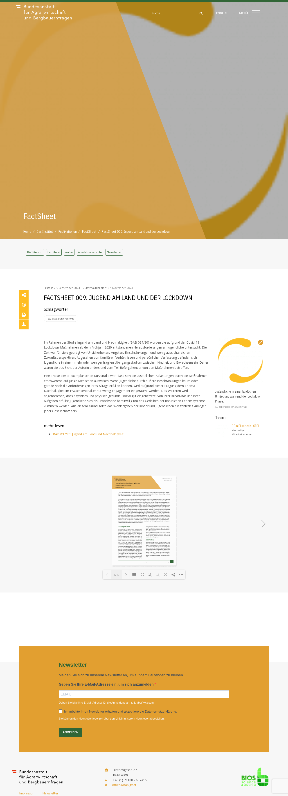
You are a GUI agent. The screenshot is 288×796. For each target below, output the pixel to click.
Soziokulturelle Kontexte (60, 318)
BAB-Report (35, 252)
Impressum (27, 793)
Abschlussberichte (90, 252)
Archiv (69, 252)
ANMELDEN (70, 732)
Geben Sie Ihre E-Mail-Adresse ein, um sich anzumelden (107, 684)
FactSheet (53, 252)
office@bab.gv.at (124, 785)
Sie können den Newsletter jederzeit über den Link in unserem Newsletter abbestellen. (111, 718)
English (222, 13)
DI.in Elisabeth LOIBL (246, 426)
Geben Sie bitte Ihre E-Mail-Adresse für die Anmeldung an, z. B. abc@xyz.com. (106, 702)
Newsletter (114, 252)
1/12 (116, 575)
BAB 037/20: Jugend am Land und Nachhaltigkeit (88, 434)
